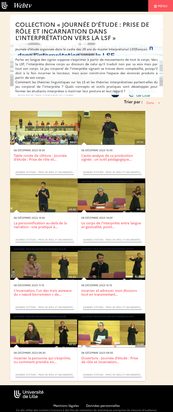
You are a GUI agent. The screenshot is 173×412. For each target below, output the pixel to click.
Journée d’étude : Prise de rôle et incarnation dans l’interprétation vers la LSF (45, 172)
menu (163, 5)
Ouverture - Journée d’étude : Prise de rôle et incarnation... (109, 360)
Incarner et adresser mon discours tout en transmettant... (109, 292)
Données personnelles (103, 405)
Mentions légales (66, 405)
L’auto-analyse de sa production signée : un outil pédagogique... (107, 157)
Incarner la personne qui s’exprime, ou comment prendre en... (42, 360)
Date (150, 102)
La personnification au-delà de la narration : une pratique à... (40, 225)
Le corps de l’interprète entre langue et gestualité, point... (111, 225)
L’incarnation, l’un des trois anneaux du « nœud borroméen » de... (43, 292)
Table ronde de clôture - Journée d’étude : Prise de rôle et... (40, 157)
